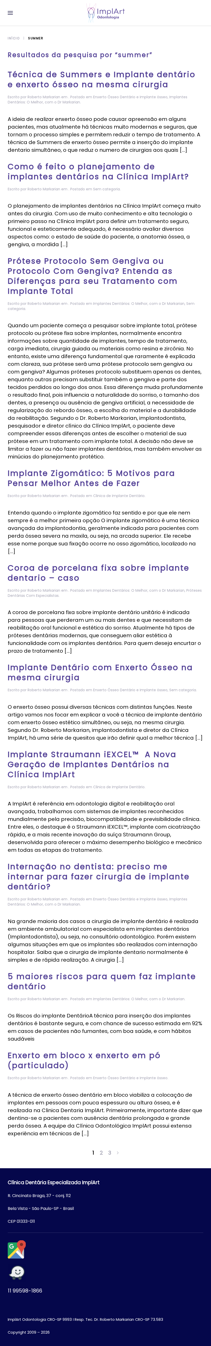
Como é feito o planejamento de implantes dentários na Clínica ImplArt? (98, 171)
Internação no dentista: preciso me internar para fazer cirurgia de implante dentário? (99, 876)
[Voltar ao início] (105, 13)
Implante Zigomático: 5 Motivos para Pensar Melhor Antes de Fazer (91, 478)
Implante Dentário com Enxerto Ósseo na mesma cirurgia (100, 672)
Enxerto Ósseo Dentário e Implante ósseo (130, 97)
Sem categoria (106, 189)
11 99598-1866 (25, 1290)
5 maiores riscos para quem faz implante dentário (102, 981)
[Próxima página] (117, 1153)
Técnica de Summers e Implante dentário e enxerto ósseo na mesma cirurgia (102, 79)
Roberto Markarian (44, 97)
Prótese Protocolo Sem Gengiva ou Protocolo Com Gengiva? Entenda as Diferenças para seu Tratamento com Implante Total (93, 276)
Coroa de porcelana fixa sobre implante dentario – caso (98, 572)
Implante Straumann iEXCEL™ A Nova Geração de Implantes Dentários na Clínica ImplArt (92, 764)
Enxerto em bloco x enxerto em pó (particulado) (84, 1060)
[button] (10, 13)
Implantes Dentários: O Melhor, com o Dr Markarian (138, 303)
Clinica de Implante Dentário (119, 495)
